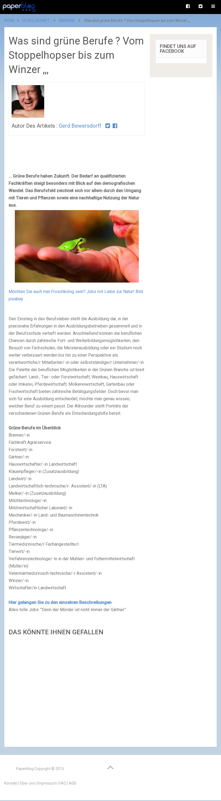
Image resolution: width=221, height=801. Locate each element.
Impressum (47, 783)
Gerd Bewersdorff (80, 126)
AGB (72, 783)
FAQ (62, 783)
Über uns (27, 783)
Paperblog (24, 769)
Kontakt (11, 783)
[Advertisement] (77, 689)
